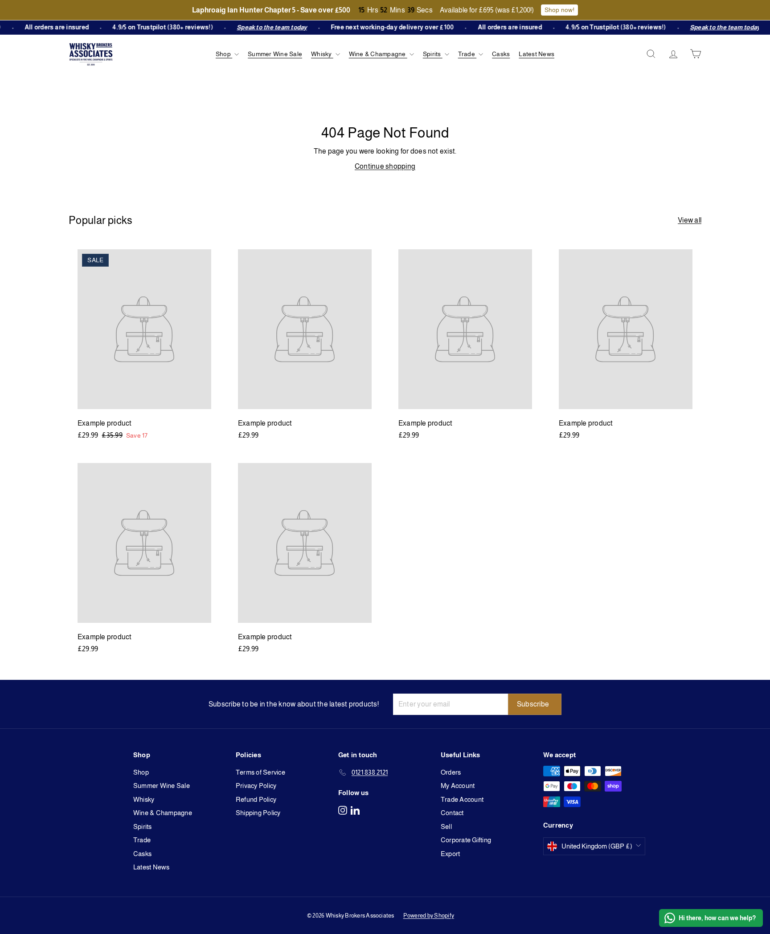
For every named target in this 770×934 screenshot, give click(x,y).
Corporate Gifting (466, 840)
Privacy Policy (256, 785)
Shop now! (559, 9)
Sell (446, 826)
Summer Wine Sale (275, 53)
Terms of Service (260, 772)
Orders (451, 772)
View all (689, 220)
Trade (467, 53)
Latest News (536, 53)
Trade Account (462, 799)
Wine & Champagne (378, 53)
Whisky (322, 53)
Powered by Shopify (428, 915)
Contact (452, 812)
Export (450, 853)
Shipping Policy (258, 812)
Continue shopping (385, 166)
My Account (458, 785)
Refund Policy (256, 799)
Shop (224, 53)
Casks (501, 53)
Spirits (432, 53)
